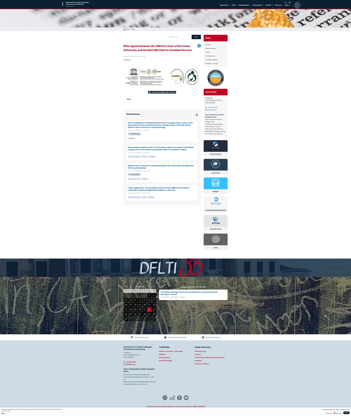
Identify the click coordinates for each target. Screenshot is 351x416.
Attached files (135, 134)
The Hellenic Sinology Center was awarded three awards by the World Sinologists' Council (189, 293)
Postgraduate (257, 5)
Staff (233, 5)
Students (268, 5)
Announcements (210, 48)
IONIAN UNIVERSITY (198, 407)
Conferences (144, 156)
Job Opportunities (211, 60)
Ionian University (200, 351)
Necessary (329, 413)
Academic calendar (211, 64)
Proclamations (210, 56)
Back (129, 99)
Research (278, 5)
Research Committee (202, 364)
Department (224, 5)
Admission (162, 354)
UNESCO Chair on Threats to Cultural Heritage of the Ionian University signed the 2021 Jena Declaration (161, 167)
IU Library (198, 354)
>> (154, 286)
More (3, 413)
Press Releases (127, 60)
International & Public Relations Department (210, 358)
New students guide (165, 361)
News (287, 5)
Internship (144, 197)
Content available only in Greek (163, 92)
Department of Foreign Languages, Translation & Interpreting (170, 407)
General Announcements (134, 156)
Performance (338, 413)
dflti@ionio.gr (212, 110)
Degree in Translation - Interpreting (171, 351)
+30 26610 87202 (213, 107)
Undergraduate (243, 5)
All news (208, 45)
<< (126, 286)
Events (207, 52)
